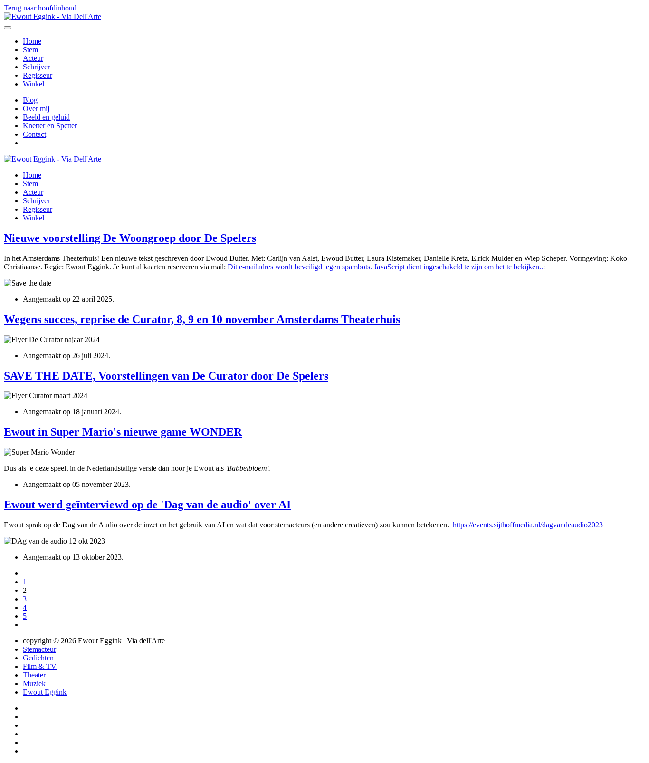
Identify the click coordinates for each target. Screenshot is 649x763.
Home (32, 41)
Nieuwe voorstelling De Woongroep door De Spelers (130, 238)
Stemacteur (39, 649)
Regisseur (37, 75)
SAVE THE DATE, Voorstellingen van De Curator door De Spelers (166, 376)
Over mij (36, 109)
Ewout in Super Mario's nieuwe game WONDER (123, 432)
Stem (30, 50)
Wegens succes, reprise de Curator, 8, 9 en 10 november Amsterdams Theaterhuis (202, 319)
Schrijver (36, 67)
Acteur (33, 58)
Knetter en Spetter (50, 126)
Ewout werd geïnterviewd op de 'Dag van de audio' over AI (147, 504)
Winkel (33, 84)
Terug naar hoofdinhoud (40, 8)
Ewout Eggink (45, 692)
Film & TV (40, 666)
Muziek (34, 683)
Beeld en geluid (46, 117)
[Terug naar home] (52, 16)
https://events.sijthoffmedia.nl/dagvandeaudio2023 (528, 525)
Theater (34, 675)
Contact (34, 134)
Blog (30, 100)
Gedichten (38, 658)
